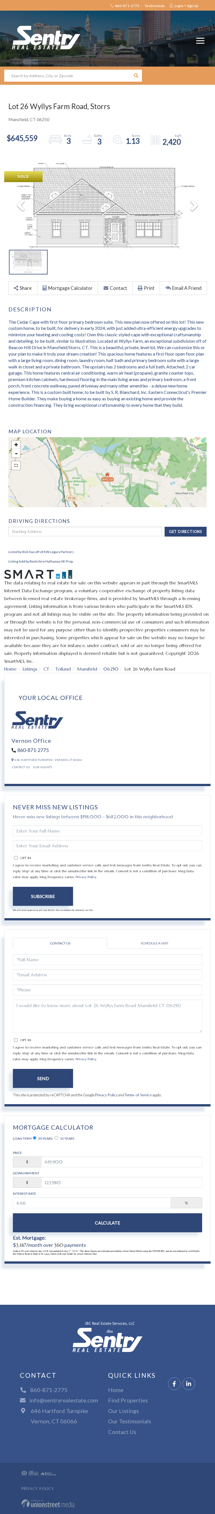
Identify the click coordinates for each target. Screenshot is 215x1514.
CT (46, 669)
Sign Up (192, 6)
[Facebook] (174, 1384)
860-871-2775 (127, 6)
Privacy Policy (86, 877)
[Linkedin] (189, 1384)
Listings (30, 669)
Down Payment (26, 1173)
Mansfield (87, 669)
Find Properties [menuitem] (128, 1400)
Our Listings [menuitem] (123, 1410)
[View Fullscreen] (16, 465)
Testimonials (155, 6)
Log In (179, 6)
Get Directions (185, 531)
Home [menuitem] (115, 1389)
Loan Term (22, 1138)
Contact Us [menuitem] (122, 1431)
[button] (136, 76)
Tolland (63, 669)
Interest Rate (24, 1193)
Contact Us (21, 767)
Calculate (107, 1222)
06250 (110, 669)
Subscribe (43, 896)
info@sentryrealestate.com (63, 1400)
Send (43, 1078)
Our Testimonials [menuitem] (129, 1421)
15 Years (66, 1138)
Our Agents (42, 767)
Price (17, 1153)
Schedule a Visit (155, 943)
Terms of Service (138, 1095)
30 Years (45, 1138)
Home (10, 669)
